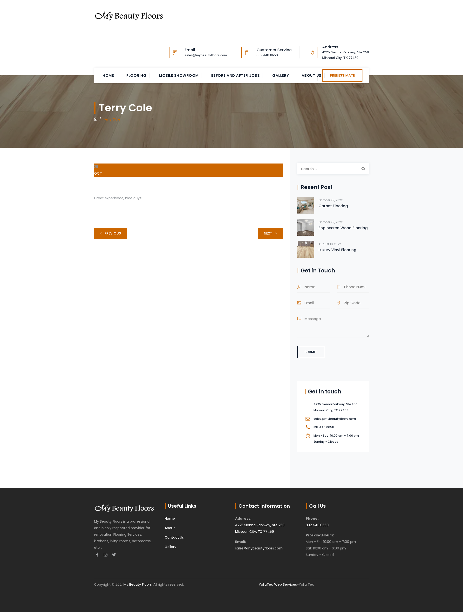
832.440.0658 (267, 55)
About (170, 528)
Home (108, 75)
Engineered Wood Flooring (343, 227)
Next (268, 233)
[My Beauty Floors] (129, 15)
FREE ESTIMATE (342, 75)
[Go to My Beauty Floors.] (95, 119)
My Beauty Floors (137, 584)
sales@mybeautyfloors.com (206, 55)
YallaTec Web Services (278, 584)
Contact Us (174, 537)
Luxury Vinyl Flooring (337, 249)
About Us (311, 75)
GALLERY (280, 75)
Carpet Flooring (333, 205)
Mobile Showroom (179, 75)
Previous (112, 233)
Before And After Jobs (235, 75)
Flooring (136, 75)
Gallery (170, 546)
